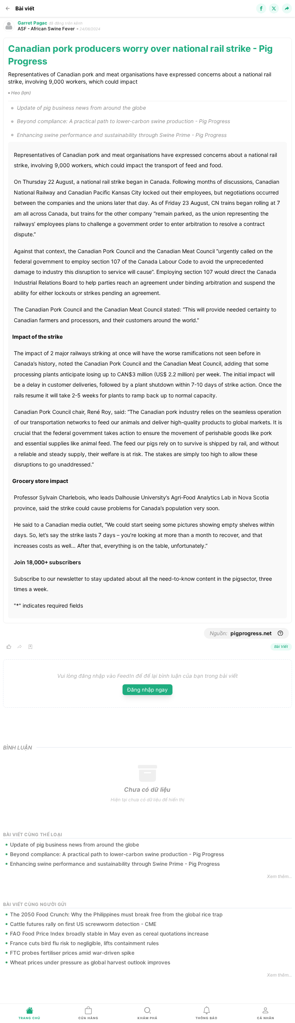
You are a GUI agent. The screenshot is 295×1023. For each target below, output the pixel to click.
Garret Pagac (32, 23)
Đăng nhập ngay (147, 690)
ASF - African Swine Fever (46, 28)
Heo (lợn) (21, 93)
